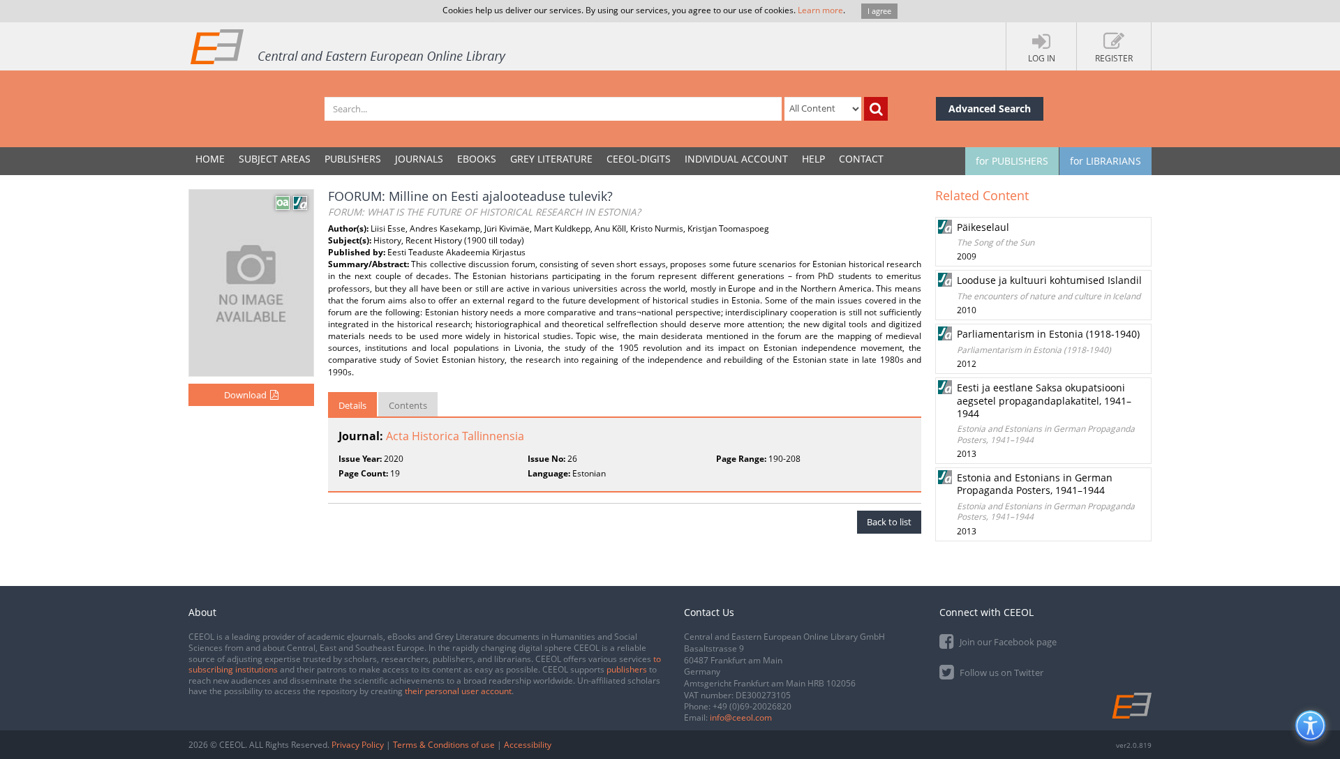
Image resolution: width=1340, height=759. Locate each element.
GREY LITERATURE (551, 158)
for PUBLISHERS (1012, 160)
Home (210, 158)
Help (813, 158)
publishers (626, 669)
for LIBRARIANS (1105, 160)
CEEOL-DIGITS (638, 158)
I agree (879, 11)
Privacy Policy (358, 745)
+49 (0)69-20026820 (752, 706)
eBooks (476, 158)
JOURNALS (419, 158)
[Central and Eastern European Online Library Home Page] (348, 46)
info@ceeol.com (741, 717)
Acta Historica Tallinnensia (455, 436)
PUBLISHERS (353, 158)
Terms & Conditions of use (444, 745)
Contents (408, 405)
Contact (861, 158)
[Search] (876, 109)
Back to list (889, 522)
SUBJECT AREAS (275, 158)
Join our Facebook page (1007, 642)
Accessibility (527, 745)
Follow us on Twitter (1000, 672)
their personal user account (458, 691)
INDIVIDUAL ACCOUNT (736, 158)
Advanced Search (989, 108)
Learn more (820, 10)
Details (352, 405)
